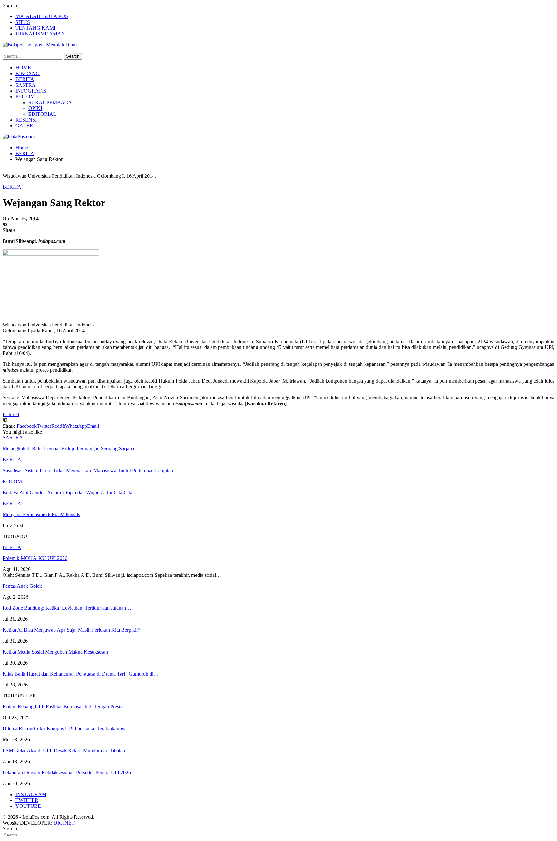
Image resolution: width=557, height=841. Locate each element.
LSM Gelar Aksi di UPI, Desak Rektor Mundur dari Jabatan (64, 750)
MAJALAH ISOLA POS (41, 16)
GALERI (25, 125)
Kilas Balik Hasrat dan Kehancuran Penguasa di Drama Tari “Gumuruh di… (81, 673)
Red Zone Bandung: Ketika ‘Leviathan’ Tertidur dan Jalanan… (67, 608)
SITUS (22, 22)
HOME (23, 67)
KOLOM (25, 96)
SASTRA (25, 85)
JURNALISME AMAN (40, 33)
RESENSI (26, 120)
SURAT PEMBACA (50, 102)
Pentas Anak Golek (22, 586)
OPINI (35, 108)
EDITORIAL (42, 114)
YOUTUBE (28, 806)
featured (11, 414)
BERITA (24, 79)
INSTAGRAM (30, 794)
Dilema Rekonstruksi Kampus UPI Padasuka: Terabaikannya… (67, 728)
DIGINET (64, 823)
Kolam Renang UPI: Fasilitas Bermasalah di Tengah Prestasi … (67, 706)
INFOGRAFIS (30, 91)
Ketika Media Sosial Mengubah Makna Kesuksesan (55, 652)
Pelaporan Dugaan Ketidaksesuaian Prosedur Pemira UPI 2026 (67, 772)
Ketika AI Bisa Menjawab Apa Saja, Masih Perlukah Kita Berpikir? (71, 630)
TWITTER (26, 800)
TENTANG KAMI (35, 28)
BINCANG (27, 73)
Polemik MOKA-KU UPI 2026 (35, 558)
